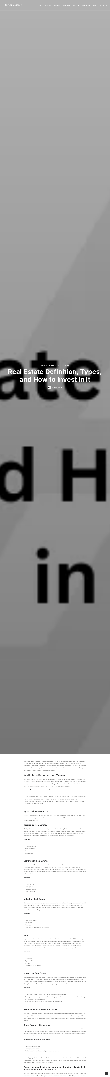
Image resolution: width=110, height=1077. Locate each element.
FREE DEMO (57, 5)
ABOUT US (76, 5)
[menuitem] (40, 5)
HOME (40, 5)
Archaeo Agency (57, 387)
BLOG (94, 5)
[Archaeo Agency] (13, 5)
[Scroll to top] (106, 1073)
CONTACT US (86, 5)
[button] (100, 5)
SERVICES (48, 5)
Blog (43, 365)
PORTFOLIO (66, 5)
